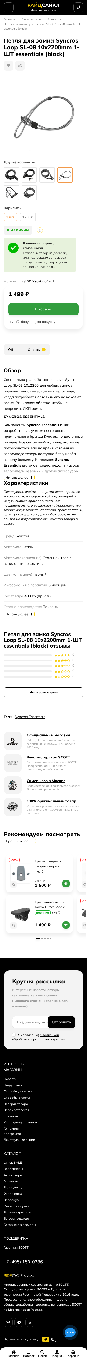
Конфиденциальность (21, 1122)
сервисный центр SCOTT (49, 1284)
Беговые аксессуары (20, 1224)
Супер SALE (13, 1162)
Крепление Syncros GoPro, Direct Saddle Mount (50, 907)
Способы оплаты (17, 1097)
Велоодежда (13, 1187)
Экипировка (13, 1193)
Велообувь (12, 1200)
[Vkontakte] (8, 1322)
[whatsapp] (29, 1322)
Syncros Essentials (30, 716)
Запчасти (11, 1181)
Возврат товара (16, 1104)
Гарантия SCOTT (16, 1247)
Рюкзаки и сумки (16, 1206)
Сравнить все (17, 841)
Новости (10, 1079)
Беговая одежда (16, 1218)
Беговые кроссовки (19, 1212)
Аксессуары (30, 19)
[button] (38, 938)
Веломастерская (16, 1110)
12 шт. (27, 217)
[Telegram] (18, 1322)
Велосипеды (13, 1169)
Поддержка (13, 1085)
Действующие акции (19, 1140)
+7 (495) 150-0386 (23, 1262)
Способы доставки (18, 1091)
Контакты (11, 1116)
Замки (52, 19)
